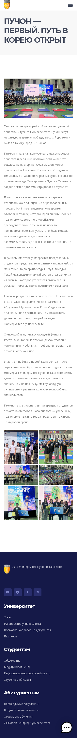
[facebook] (28, 592)
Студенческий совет (17, 679)
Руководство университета (22, 624)
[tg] (18, 592)
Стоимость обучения (18, 716)
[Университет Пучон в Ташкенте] (8, 5)
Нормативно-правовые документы (27, 630)
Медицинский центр (17, 667)
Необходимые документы (21, 704)
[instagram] (37, 592)
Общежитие (12, 660)
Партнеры (10, 636)
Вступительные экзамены (21, 710)
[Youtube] (8, 592)
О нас (7, 617)
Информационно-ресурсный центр (27, 673)
